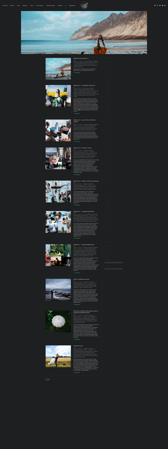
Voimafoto (5, 5)
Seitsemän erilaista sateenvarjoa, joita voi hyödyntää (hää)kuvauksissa (86, 311)
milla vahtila (92, 65)
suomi (78, 255)
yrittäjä (80, 357)
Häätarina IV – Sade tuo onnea (82, 148)
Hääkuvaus (24, 5)
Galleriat (12, 5)
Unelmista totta (78, 346)
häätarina (90, 93)
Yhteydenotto (72, 5)
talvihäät (85, 189)
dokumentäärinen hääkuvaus (82, 64)
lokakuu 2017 (107, 151)
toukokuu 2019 (108, 130)
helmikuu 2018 (108, 144)
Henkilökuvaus (89, 61)
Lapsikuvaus (107, 90)
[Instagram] (160, 5)
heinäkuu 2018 (108, 137)
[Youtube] (162, 5)
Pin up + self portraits (110, 212)
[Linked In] (165, 5)
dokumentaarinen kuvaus (84, 92)
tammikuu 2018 (108, 146)
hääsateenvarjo (89, 154)
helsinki (80, 95)
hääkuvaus (80, 93)
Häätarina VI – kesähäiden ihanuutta (84, 85)
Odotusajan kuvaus (109, 102)
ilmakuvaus (81, 65)
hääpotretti (76, 352)
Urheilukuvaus (108, 111)
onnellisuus (76, 355)
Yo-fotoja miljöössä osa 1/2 (111, 72)
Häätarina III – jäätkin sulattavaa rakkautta (86, 181)
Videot (31, 5)
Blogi (18, 5)
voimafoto (75, 96)
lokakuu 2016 (107, 172)
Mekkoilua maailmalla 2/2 (81, 58)
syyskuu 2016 (107, 175)
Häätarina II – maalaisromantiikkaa (84, 211)
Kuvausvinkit (107, 88)
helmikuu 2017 (108, 165)
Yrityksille (60, 5)
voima (82, 66)
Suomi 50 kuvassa (108, 67)
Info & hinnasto (39, 5)
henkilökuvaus (76, 65)
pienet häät (80, 130)
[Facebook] (155, 5)
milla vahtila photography (87, 354)
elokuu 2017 (107, 156)
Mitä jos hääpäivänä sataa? (81, 279)
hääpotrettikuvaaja (77, 253)
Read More (77, 72)
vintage (79, 66)
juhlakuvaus (84, 254)
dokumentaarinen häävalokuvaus (80, 127)
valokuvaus (87, 157)
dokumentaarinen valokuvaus (79, 218)
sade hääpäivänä (93, 156)
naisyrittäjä (94, 354)
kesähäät (84, 95)
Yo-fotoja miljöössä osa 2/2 (111, 69)
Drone (85, 61)
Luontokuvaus (76, 62)
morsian (91, 254)
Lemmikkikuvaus (108, 92)
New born (107, 100)
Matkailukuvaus (82, 62)
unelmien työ (87, 355)
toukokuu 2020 (108, 125)
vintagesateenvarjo (77, 322)
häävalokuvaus (76, 95)
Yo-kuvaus (107, 118)
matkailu (85, 65)
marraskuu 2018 (108, 132)
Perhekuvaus (107, 107)
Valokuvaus (87, 62)
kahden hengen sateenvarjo (78, 321)
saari (90, 130)
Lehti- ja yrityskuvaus (110, 205)
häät (88, 93)
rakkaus (84, 130)
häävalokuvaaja (96, 93)
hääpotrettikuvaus (84, 253)
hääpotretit (84, 93)
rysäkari (87, 130)
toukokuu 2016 (108, 180)
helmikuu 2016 (108, 182)
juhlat (92, 219)
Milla (75, 61)
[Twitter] (157, 5)
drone (89, 64)
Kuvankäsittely (95, 61)
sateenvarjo (87, 287)
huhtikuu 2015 (108, 184)
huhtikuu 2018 (108, 139)
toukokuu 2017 (108, 163)
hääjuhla (94, 92)
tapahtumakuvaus (77, 157)
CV (65, 5)
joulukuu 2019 (108, 127)
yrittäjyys (83, 357)
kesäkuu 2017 (108, 161)
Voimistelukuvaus (109, 219)
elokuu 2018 (107, 135)
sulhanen (75, 255)
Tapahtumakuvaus (82, 89)
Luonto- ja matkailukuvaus (111, 210)
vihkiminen (93, 95)
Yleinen (91, 62)
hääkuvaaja (76, 93)
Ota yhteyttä (107, 104)
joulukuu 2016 (108, 168)
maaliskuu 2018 (108, 142)
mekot (88, 65)
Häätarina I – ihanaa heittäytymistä (84, 244)
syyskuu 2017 (107, 153)
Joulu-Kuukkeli (108, 64)
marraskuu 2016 (108, 170)
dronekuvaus (92, 64)
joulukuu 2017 (108, 149)
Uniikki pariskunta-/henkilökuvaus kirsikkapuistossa (112, 61)
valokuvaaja (76, 66)
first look (90, 92)
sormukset (83, 355)
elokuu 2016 (107, 177)
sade (83, 287)
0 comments (96, 62)
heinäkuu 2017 (108, 158)
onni (77, 130)
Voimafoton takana (50, 5)
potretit (95, 65)
